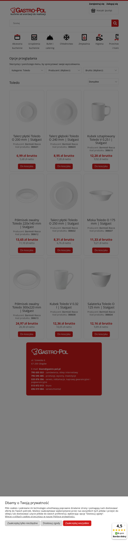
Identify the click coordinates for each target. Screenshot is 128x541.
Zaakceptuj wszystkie (77, 523)
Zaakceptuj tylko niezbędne (22, 523)
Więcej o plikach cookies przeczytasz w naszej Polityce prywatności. (40, 516)
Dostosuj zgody (51, 523)
